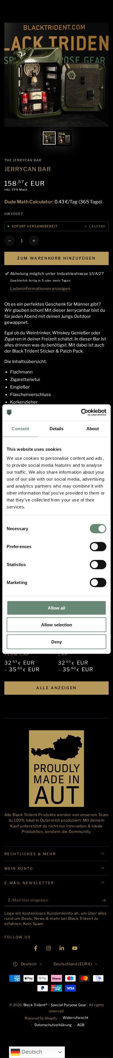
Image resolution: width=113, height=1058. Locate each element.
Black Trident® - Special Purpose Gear (55, 1005)
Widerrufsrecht (75, 1017)
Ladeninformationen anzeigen (40, 288)
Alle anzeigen (56, 687)
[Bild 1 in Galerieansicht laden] (49, 138)
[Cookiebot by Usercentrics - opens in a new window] (81, 412)
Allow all (56, 607)
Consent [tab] (20, 428)
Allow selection (56, 624)
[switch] (98, 546)
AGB (80, 1025)
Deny (56, 641)
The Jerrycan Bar (23, 160)
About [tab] (92, 428)
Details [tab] (57, 428)
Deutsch (31, 1052)
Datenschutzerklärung (53, 1025)
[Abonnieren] (105, 900)
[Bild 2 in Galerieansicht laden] (63, 138)
